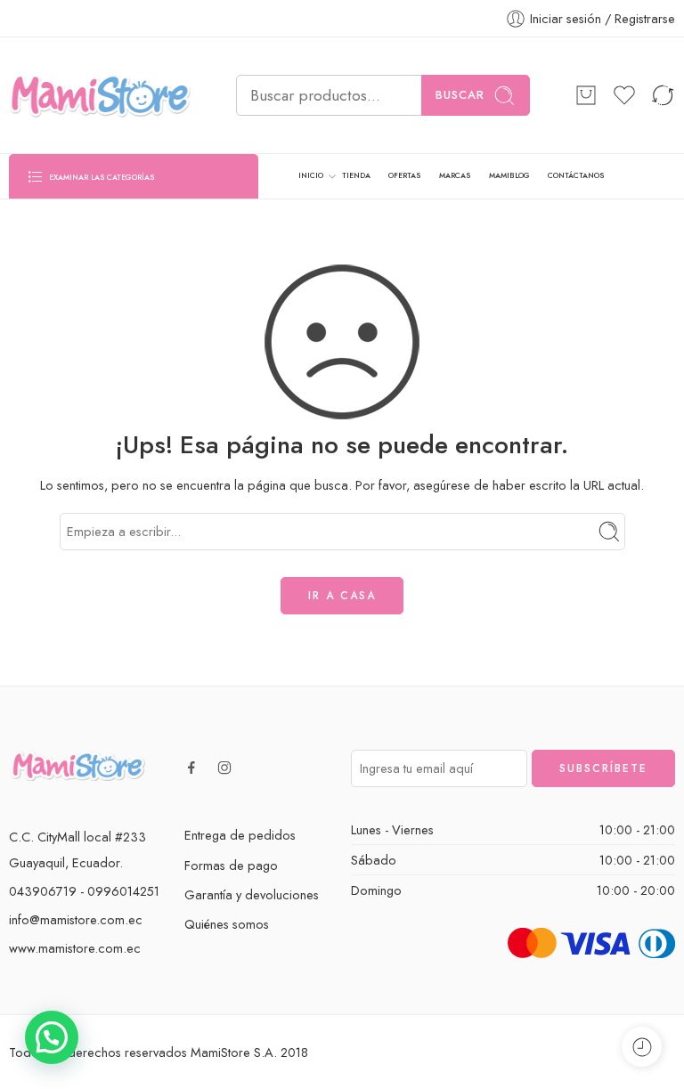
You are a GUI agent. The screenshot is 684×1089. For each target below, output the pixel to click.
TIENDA (356, 175)
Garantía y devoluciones (251, 894)
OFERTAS (404, 175)
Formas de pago (231, 865)
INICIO (310, 175)
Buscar (460, 94)
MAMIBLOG (509, 175)
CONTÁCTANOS (576, 175)
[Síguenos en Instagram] (224, 768)
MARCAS (454, 175)
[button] (51, 1037)
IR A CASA (342, 596)
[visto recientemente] (642, 1047)
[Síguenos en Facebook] (191, 767)
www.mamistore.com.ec (75, 948)
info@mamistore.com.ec (75, 919)
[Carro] (586, 95)
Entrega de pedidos (240, 834)
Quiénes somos (226, 923)
